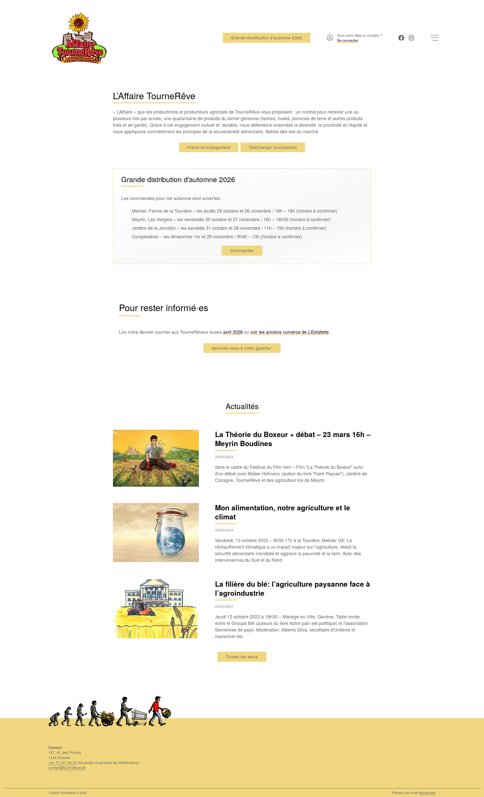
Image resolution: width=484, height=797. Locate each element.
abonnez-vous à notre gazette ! (242, 348)
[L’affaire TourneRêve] (78, 38)
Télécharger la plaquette (273, 147)
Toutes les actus (242, 656)
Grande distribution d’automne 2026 (266, 38)
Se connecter (347, 40)
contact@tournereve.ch (67, 767)
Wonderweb (427, 792)
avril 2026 (233, 331)
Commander (242, 250)
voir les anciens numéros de (289, 331)
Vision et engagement (208, 147)
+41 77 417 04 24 (62, 762)
